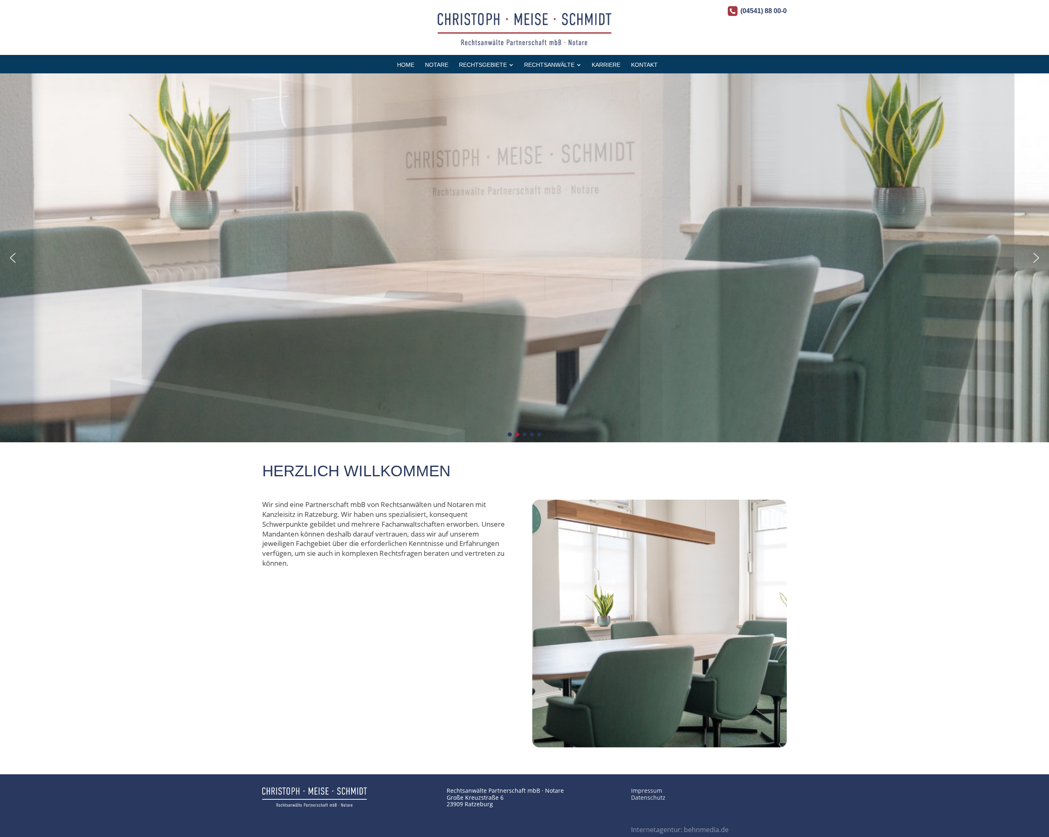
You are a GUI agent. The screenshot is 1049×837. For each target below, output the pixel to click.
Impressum (646, 790)
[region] (524, 257)
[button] (12, 257)
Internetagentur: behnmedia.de (680, 829)
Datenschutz (648, 797)
